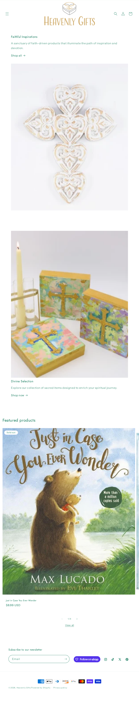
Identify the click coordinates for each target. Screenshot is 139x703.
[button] (7, 14)
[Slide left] (62, 619)
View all (69, 625)
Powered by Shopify (41, 687)
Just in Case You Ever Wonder (21, 600)
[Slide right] (77, 619)
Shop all (16, 55)
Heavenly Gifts (24, 687)
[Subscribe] (65, 659)
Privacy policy (60, 687)
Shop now (17, 395)
